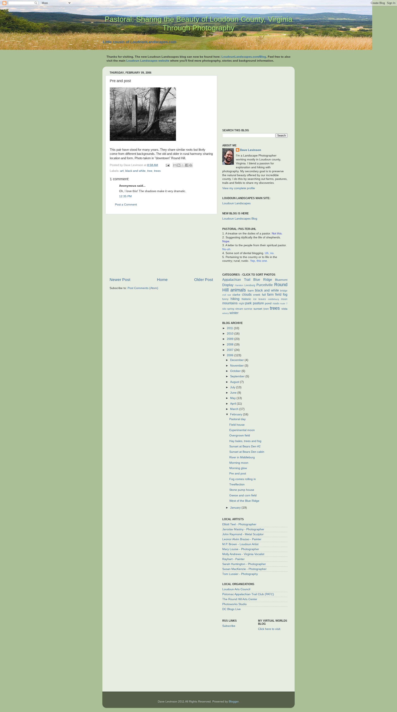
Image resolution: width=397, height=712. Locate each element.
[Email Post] (167, 165)
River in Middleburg (242, 457)
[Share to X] (183, 165)
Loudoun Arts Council (236, 589)
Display (227, 285)
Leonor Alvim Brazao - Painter (241, 539)
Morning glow (238, 468)
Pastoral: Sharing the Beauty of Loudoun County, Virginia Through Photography (198, 23)
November (237, 365)
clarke (236, 294)
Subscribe (228, 625)
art (122, 170)
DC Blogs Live (231, 609)
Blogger (234, 701)
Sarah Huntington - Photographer (244, 564)
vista (284, 308)
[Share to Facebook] (187, 165)
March (234, 409)
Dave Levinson (250, 150)
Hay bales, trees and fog (245, 441)
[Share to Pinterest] (191, 165)
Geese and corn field (243, 495)
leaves (262, 299)
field (278, 294)
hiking (235, 299)
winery (225, 313)
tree (149, 170)
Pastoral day (237, 419)
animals (238, 290)
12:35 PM (125, 196)
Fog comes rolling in (242, 479)
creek (256, 294)
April (233, 403)
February (236, 414)
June (233, 392)
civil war (226, 295)
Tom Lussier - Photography (240, 574)
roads (276, 303)
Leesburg (249, 285)
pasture (258, 303)
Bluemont (281, 279)
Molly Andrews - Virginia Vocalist (243, 554)
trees (157, 170)
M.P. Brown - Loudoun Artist (240, 544)
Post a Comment (126, 204)
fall (264, 294)
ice (255, 299)
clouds (247, 294)
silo (224, 308)
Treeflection (237, 484)
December (237, 360)
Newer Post (120, 279)
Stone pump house (241, 489)
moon (284, 299)
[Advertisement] (161, 245)
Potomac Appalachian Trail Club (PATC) (248, 594)
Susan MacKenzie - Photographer (244, 569)
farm (270, 294)
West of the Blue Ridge (244, 500)
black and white (135, 170)
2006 (230, 355)
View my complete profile (238, 188)
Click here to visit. (269, 629)
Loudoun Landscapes (236, 203)
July (233, 387)
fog (285, 294)
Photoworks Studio (234, 604)
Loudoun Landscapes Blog (239, 218)
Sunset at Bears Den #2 (245, 446)
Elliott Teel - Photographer (239, 524)
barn (251, 290)
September (237, 376)
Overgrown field (239, 435)
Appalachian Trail (236, 279)
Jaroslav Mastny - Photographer (243, 529)
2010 (230, 333)
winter (234, 313)
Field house (237, 424)
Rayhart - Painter (233, 559)
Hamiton (239, 285)
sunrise (248, 308)
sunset (258, 308)
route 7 (283, 303)
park (248, 303)
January (236, 507)
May (233, 398)
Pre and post (237, 473)
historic (246, 299)
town (266, 308)
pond (268, 303)
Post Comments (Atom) (143, 288)
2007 (230, 349)
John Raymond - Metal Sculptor (243, 534)
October (236, 371)
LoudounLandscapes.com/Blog (243, 56)
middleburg (273, 299)
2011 (230, 328)
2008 (230, 344)
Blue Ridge (262, 279)
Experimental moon (242, 430)
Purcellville (264, 285)
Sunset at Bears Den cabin (246, 451)
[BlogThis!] (179, 165)
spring (230, 308)
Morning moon (238, 462)
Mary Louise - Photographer (240, 549)
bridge (283, 290)
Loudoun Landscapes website (147, 60)
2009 (230, 338)
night (241, 303)
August (235, 381)
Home (162, 279)
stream (239, 308)
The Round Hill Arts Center (239, 599)
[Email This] (175, 165)
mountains (230, 303)
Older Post (203, 279)
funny (225, 299)
